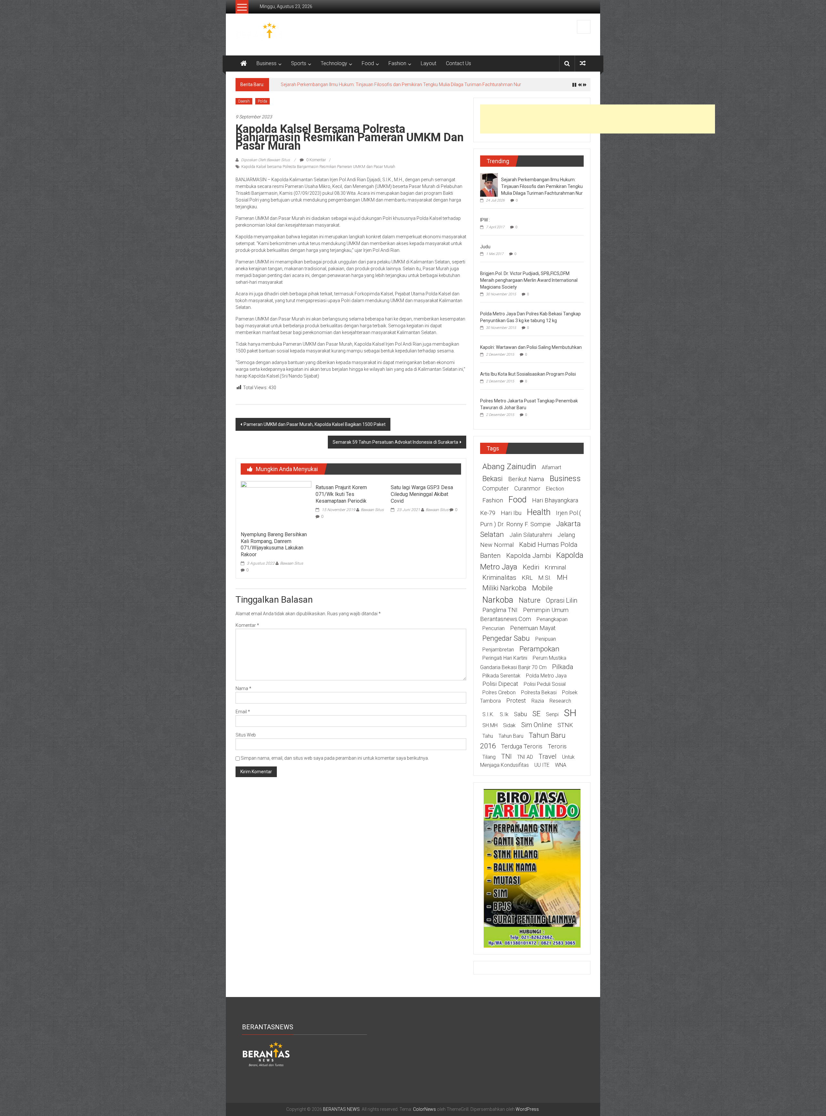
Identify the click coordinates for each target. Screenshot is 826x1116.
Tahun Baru (511, 736)
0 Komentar (315, 160)
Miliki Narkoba (504, 588)
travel (548, 756)
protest (516, 700)
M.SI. (544, 577)
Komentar (247, 625)
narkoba (497, 600)
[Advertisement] (597, 118)
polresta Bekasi (539, 692)
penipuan (545, 639)
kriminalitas (499, 577)
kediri (531, 567)
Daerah (244, 101)
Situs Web (246, 734)
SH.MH (490, 725)
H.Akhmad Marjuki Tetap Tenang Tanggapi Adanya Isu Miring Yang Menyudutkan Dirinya (369, 84)
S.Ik (504, 714)
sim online (536, 725)
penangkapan (552, 619)
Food (368, 63)
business (565, 478)
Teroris (557, 746)
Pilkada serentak (501, 676)
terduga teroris (521, 746)
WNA (560, 765)
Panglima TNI (500, 610)
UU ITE (541, 765)
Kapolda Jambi (528, 555)
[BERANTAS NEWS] (244, 63)
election (555, 489)
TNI (506, 756)
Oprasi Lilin (562, 600)
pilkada (562, 667)
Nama (243, 688)
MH (562, 577)
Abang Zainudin (509, 466)
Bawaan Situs (291, 563)
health (538, 512)
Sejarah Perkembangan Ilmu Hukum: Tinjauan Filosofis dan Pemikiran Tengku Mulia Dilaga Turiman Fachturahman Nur (542, 186)
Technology (334, 63)
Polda (262, 101)
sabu (520, 714)
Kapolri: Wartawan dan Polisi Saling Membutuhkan (531, 347)
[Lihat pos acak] (583, 63)
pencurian (493, 628)
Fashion (397, 63)
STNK (565, 725)
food (518, 499)
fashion (492, 500)
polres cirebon (499, 692)
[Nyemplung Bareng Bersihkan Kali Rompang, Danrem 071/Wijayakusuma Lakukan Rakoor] (276, 504)
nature (529, 600)
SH (570, 712)
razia (537, 701)
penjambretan (498, 650)
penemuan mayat (533, 628)
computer (495, 488)
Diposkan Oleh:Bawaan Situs (265, 160)
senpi (552, 714)
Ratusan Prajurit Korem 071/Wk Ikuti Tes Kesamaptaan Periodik (341, 494)
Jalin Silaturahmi (530, 534)
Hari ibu (511, 513)
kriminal (555, 567)
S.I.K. (488, 714)
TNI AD (525, 757)
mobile (542, 588)
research (560, 701)
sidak (509, 725)
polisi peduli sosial (545, 684)
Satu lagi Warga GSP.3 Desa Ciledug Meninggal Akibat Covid (422, 494)
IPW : (485, 219)
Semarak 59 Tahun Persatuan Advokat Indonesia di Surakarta (395, 442)
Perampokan (539, 649)
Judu (485, 246)
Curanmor (527, 488)
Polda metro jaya (546, 676)
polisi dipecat (500, 683)
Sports (298, 63)
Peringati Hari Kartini (504, 658)
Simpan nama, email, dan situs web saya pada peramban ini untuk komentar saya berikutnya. (335, 758)
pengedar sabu (506, 638)
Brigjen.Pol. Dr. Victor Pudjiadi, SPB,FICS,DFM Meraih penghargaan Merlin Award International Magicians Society (529, 280)
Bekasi (492, 478)
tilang (489, 757)
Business (267, 63)
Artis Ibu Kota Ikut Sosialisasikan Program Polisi (528, 374)
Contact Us (458, 63)
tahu (487, 736)
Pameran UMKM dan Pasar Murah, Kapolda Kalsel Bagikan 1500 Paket (315, 424)
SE (536, 713)
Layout (428, 63)
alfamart (551, 467)
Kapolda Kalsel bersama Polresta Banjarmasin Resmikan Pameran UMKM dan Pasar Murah (318, 166)
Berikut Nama (526, 479)
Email (243, 711)
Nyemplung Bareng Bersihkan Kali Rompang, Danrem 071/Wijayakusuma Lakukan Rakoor (274, 544)
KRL (527, 577)
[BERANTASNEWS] (266, 1053)
